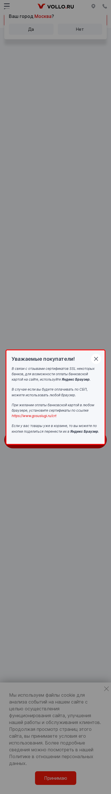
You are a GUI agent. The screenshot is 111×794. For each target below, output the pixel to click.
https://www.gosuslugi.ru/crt (34, 416)
